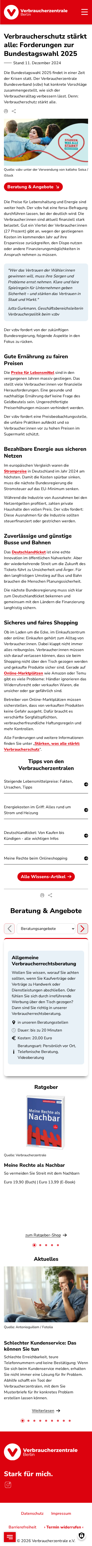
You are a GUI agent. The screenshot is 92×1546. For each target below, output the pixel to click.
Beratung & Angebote (30, 187)
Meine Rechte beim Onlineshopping (35, 858)
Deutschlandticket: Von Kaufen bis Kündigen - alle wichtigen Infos (34, 835)
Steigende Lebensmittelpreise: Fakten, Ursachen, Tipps (38, 784)
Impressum (61, 1513)
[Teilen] (14, 111)
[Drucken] (6, 111)
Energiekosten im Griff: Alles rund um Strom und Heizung (37, 810)
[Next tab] (82, 928)
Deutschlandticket (29, 552)
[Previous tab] (9, 928)
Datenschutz (32, 1513)
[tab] (34, 1245)
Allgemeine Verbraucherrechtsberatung (44, 960)
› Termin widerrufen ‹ (63, 1527)
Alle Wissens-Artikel (43, 877)
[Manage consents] (81, 1535)
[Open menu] (10, 1537)
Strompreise (15, 471)
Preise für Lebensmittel (32, 372)
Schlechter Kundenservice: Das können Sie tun (40, 1346)
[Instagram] (7, 1484)
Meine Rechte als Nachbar (34, 1165)
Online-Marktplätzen (23, 673)
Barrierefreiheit (22, 1527)
